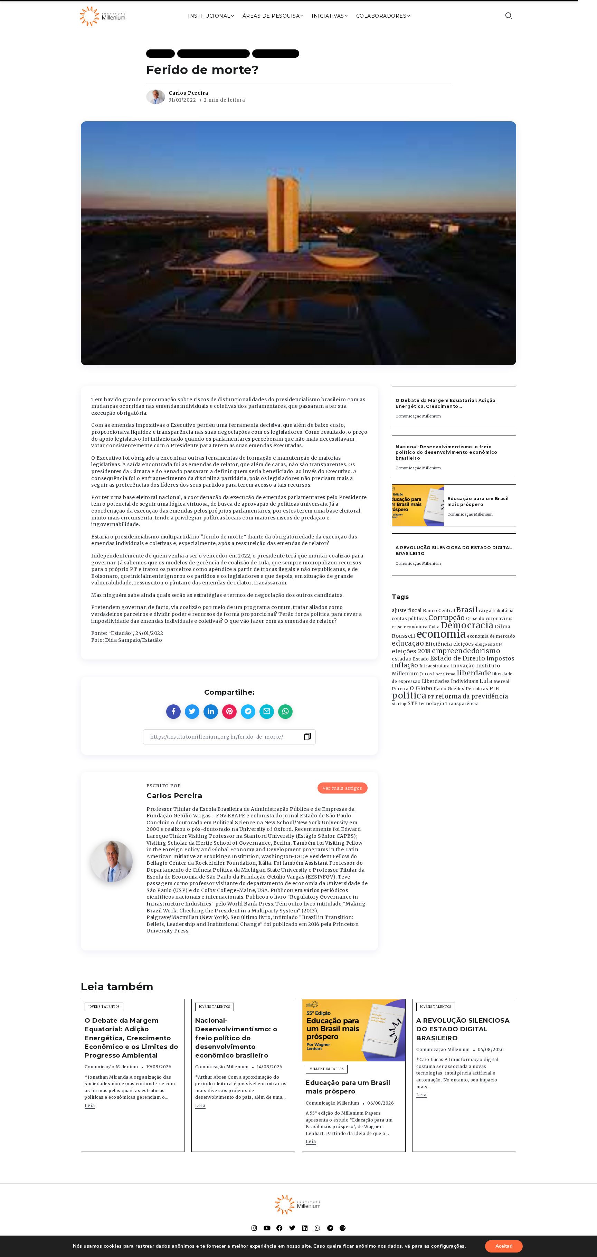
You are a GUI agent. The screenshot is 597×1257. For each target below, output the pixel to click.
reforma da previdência (471, 696)
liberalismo (444, 674)
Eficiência (438, 644)
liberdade (474, 673)
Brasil (466, 610)
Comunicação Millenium (418, 416)
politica (409, 695)
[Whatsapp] (317, 1228)
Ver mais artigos (342, 788)
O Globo (421, 688)
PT (431, 697)
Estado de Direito (457, 658)
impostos (500, 658)
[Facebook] (279, 1228)
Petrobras (477, 688)
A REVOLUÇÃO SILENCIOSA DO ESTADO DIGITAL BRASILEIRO (463, 1029)
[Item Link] (418, 505)
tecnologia (431, 703)
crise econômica (410, 627)
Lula (486, 680)
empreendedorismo (466, 651)
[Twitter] (292, 1228)
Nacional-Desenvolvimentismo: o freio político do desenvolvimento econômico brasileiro (447, 452)
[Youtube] (267, 1228)
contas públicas (409, 618)
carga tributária (496, 610)
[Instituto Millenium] (103, 15)
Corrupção (446, 617)
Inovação (463, 666)
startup (399, 704)
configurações (448, 1246)
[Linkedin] (304, 1228)
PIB (494, 688)
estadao (402, 659)
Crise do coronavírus (489, 618)
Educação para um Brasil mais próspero (478, 501)
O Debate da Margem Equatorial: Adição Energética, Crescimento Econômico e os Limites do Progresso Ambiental (131, 1038)
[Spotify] (343, 1228)
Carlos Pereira (188, 93)
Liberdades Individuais (450, 681)
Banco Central (439, 610)
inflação (405, 665)
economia (441, 634)
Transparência (462, 703)
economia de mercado (491, 636)
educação (408, 643)
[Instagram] (254, 1228)
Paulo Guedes (449, 688)
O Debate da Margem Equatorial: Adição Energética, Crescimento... (446, 403)
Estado (421, 659)
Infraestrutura (434, 666)
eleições (463, 644)
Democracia (467, 625)
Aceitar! (503, 1246)
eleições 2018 (411, 651)
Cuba (434, 627)
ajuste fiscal (407, 610)
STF (413, 703)
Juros (426, 674)
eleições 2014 (489, 644)
